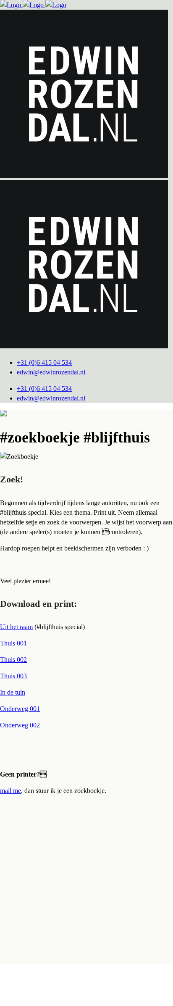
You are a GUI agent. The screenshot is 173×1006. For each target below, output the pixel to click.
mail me (10, 790)
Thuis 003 (13, 675)
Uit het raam (16, 626)
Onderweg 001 (20, 708)
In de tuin (12, 692)
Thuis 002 (13, 659)
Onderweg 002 (20, 725)
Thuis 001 (13, 643)
